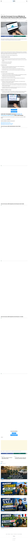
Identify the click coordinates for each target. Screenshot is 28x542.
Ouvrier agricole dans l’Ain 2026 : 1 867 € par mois (7, 527)
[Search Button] (26, 1)
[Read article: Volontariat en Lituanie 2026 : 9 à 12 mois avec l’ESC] (14, 488)
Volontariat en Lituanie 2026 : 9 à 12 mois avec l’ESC (7, 495)
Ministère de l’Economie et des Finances (11, 114)
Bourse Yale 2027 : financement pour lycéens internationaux (8, 511)
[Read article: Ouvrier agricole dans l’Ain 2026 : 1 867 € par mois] (14, 520)
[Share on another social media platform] (26, 36)
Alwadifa (3, 14)
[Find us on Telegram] (1, 463)
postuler (14, 433)
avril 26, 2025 (2, 20)
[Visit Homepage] (14, 1)
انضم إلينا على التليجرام (14, 109)
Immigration (2, 494)
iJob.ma (14, 536)
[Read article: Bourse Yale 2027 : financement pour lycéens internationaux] (14, 504)
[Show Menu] (1, 1)
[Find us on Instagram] (2, 463)
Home (1, 14)
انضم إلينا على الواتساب (14, 111)
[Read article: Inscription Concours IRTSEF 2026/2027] (14, 472)
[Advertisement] (14, 9)
